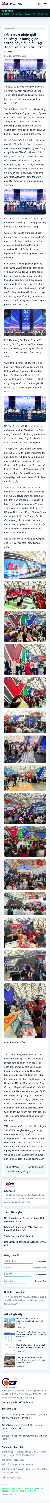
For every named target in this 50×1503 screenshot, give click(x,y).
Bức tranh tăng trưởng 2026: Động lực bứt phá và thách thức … (23, 1228)
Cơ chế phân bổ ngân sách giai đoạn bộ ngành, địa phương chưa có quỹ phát (24, 1416)
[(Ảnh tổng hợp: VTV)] (25, 1010)
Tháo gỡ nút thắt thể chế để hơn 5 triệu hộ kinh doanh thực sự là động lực (30, 1359)
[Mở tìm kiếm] (38, 4)
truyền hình (9, 29)
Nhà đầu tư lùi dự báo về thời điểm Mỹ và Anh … (25, 1243)
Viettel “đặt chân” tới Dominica (19, 1236)
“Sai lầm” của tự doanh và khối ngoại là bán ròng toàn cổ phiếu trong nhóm (31, 1334)
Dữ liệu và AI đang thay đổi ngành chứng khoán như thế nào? (29, 1321)
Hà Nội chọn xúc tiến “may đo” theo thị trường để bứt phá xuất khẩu (23, 1427)
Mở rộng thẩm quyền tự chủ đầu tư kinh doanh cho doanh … (24, 1219)
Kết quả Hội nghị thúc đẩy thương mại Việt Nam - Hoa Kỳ (24, 1437)
